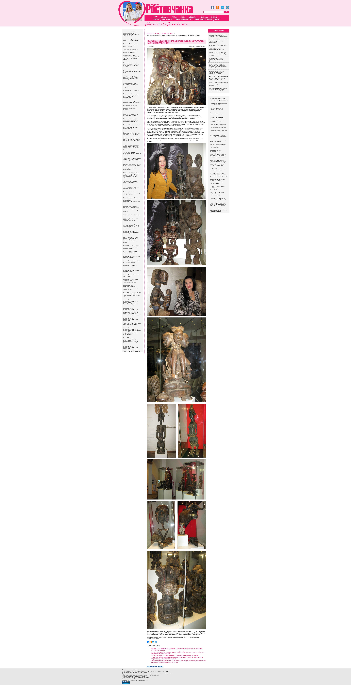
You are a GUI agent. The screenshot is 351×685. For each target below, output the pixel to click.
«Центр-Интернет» (143, 680)
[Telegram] (156, 642)
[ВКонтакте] (148, 642)
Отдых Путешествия (204, 16)
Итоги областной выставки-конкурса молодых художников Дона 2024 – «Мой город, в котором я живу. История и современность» (177, 658)
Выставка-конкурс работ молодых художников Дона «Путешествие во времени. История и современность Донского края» (178, 652)
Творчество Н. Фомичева (215, 16)
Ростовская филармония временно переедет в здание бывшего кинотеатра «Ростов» (218, 41)
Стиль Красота (183, 16)
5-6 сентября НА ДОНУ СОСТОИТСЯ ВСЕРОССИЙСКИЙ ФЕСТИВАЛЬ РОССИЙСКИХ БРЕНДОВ (218, 78)
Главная (155, 16)
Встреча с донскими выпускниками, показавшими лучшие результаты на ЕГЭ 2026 (218, 84)
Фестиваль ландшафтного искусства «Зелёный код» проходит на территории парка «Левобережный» (219, 35)
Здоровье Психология (192, 16)
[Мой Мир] (153, 642)
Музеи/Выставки (167, 33)
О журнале (156, 19)
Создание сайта (126, 680)
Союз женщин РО (167, 19)
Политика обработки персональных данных (133, 676)
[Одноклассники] (151, 642)
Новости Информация (164, 16)
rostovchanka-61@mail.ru (144, 677)
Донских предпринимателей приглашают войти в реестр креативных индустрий (216, 72)
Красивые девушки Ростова (203, 19)
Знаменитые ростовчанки (183, 19)
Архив (217, 19)
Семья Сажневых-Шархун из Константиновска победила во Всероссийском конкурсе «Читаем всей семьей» (218, 66)
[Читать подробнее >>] (157, 25)
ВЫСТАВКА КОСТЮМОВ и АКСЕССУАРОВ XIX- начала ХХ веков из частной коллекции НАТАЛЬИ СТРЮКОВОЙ (176, 649)
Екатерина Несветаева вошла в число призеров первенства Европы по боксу (218, 54)
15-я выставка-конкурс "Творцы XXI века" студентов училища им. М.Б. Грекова (174, 655)
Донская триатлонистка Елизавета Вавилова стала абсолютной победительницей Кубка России (218, 90)
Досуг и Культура (153, 33)
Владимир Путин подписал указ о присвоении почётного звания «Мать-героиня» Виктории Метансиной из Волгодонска (218, 47)
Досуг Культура (174, 17)
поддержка (134, 680)
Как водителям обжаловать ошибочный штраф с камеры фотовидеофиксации (216, 60)
